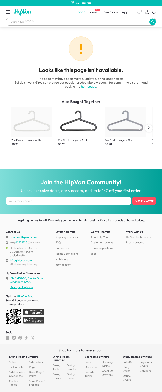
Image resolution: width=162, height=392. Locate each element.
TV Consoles (16, 367)
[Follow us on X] (32, 337)
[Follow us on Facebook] (8, 337)
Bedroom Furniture (97, 357)
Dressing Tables (107, 364)
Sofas (12, 362)
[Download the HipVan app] (25, 317)
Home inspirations (102, 248)
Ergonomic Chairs (146, 364)
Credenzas (17, 374)
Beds (88, 362)
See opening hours (21, 287)
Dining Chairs (57, 376)
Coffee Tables (13, 383)
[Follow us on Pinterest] (20, 337)
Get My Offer (144, 201)
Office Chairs (127, 378)
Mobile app (62, 259)
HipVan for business (138, 237)
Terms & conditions (66, 253)
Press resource (135, 242)
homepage (88, 86)
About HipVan (99, 237)
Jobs (93, 253)
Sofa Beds (129, 362)
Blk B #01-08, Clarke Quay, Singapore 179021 (27, 280)
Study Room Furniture (137, 357)
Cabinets (145, 371)
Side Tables (36, 362)
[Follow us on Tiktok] (26, 337)
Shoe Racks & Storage (37, 383)
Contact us (62, 248)
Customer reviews (102, 242)
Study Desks (126, 369)
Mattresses (91, 367)
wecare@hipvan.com (23, 237)
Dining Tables (56, 367)
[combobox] (81, 22)
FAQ (58, 242)
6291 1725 (18, 242)
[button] (8, 12)
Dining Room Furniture (61, 358)
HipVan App (25, 296)
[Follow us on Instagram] (14, 337)
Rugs (32, 367)
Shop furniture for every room (81, 350)
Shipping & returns (66, 237)
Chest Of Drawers (107, 373)
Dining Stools (71, 376)
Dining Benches (72, 367)
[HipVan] (22, 12)
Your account (63, 264)
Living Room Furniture (24, 357)
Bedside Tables (89, 374)
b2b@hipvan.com (21, 260)
